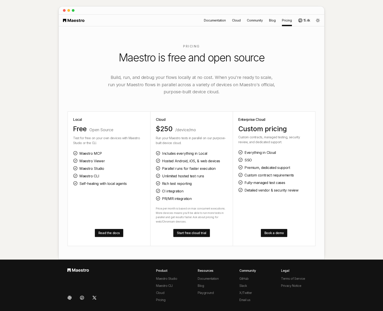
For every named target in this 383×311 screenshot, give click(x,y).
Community (255, 20)
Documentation (215, 20)
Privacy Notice (291, 286)
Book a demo (274, 233)
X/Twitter (245, 293)
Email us (244, 300)
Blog (272, 20)
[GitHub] (82, 297)
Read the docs (109, 233)
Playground (206, 293)
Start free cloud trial (191, 233)
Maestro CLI (164, 286)
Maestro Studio (166, 278)
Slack (243, 286)
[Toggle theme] (318, 20)
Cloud (236, 20)
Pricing (287, 20)
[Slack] (70, 297)
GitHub (244, 278)
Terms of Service (293, 278)
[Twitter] (94, 297)
